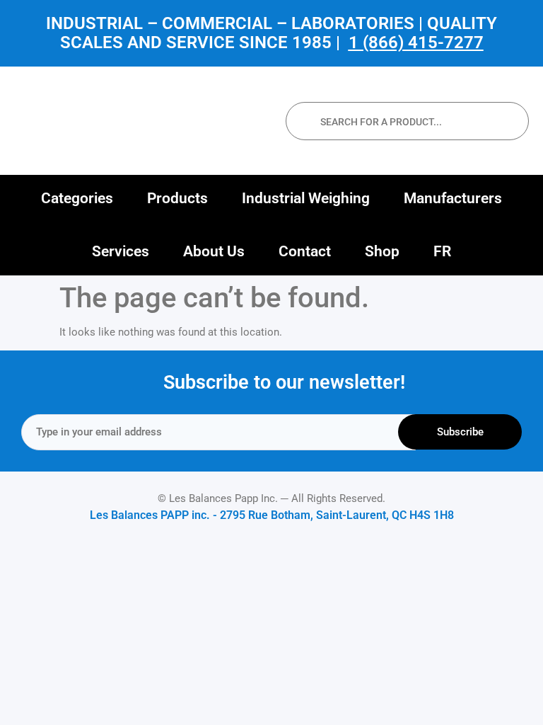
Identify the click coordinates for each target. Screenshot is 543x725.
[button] (77, 198)
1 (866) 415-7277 (416, 42)
